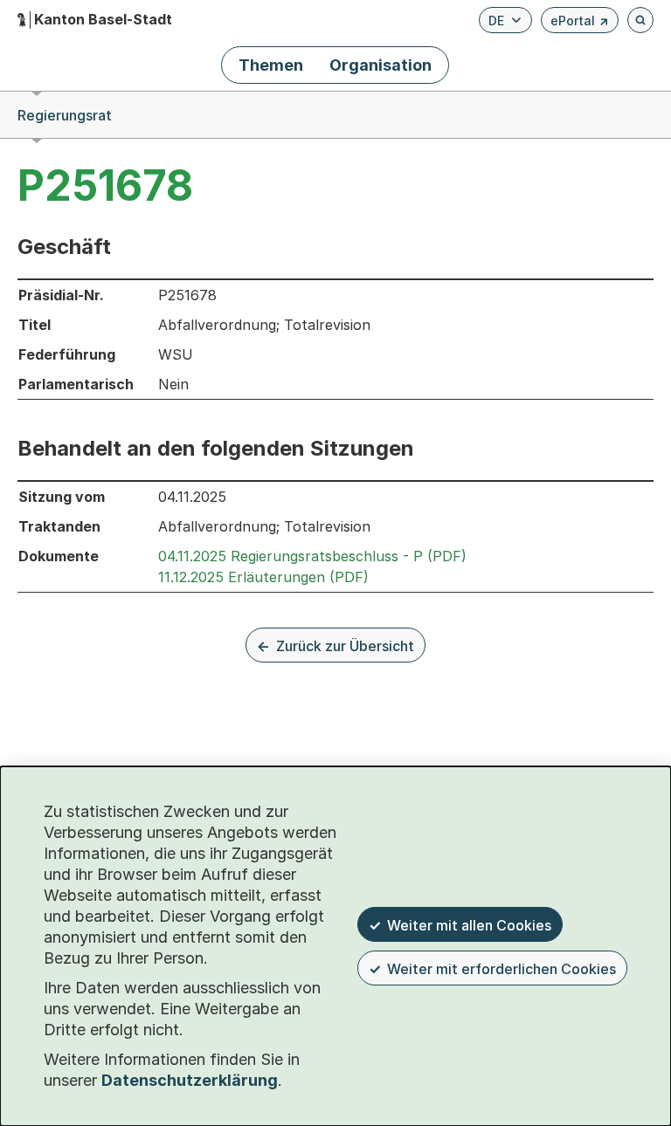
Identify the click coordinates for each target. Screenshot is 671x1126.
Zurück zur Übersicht (345, 646)
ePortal (580, 23)
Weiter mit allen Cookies (469, 925)
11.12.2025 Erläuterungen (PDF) (263, 577)
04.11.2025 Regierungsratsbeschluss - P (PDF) (312, 556)
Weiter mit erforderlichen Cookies (501, 969)
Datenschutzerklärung (189, 1080)
